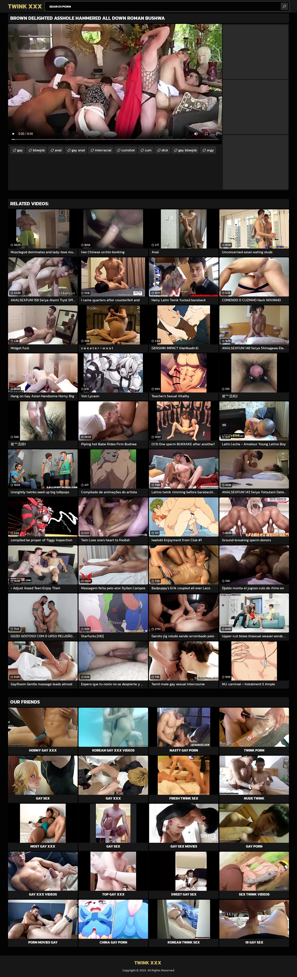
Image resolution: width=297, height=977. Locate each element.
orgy (210, 150)
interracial (103, 150)
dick (165, 150)
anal (58, 150)
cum (148, 150)
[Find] (284, 6)
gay (20, 150)
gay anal (78, 150)
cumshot (128, 150)
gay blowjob (187, 150)
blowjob (39, 150)
